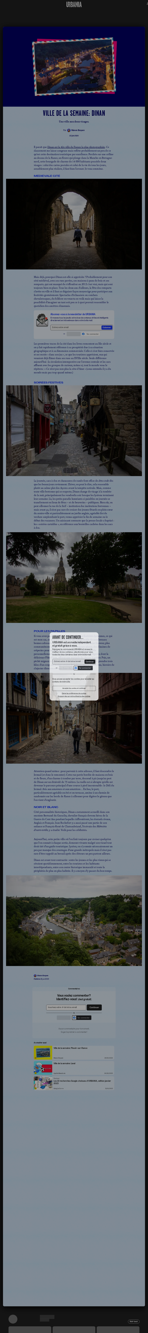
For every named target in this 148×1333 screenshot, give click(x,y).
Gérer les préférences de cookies (74, 695)
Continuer (90, 662)
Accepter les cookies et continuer (74, 690)
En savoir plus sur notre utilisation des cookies (74, 698)
